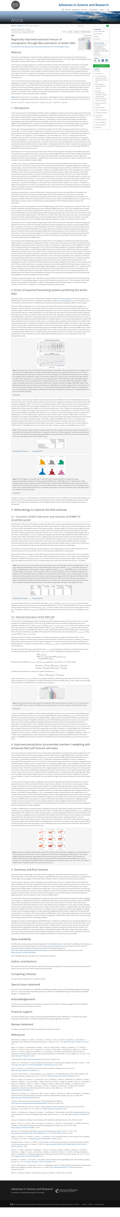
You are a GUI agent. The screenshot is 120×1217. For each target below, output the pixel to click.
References (98, 127)
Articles (68, 10)
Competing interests (101, 112)
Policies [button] (84, 10)
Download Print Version (21, 451)
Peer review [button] (93, 10)
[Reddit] (99, 60)
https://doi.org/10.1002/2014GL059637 (27, 1156)
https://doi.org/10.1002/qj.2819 (53, 1109)
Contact (84, 1204)
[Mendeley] (95, 60)
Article (64, 32)
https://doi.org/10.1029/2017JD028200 (23, 952)
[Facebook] (103, 60)
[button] (78, 26)
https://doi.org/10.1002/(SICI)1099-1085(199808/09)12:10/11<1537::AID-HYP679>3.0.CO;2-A (40, 1133)
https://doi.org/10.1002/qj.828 (20, 1090)
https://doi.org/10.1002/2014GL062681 (39, 1162)
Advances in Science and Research (84, 5)
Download (17, 395)
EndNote (97, 39)
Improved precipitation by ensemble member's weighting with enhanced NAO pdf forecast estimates (101, 95)
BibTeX (97, 36)
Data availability (100, 107)
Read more (98, 54)
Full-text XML (99, 34)
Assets (70, 32)
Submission (76, 10)
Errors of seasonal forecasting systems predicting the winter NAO (101, 79)
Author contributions (101, 110)
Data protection (99, 1204)
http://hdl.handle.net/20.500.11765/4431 (62, 1167)
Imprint (90, 1204)
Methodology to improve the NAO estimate (100, 86)
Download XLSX (38, 451)
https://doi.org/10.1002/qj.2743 (21, 1056)
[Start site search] (107, 26)
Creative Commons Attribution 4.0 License (66, 1204)
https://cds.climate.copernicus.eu (63, 301)
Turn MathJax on (102, 66)
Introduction (99, 73)
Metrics (77, 32)
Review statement (100, 125)
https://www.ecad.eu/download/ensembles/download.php (29, 950)
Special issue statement (99, 116)
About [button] (102, 10)
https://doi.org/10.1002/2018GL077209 (23, 1098)
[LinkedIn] (106, 60)
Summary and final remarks (100, 104)
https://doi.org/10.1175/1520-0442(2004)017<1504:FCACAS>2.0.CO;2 (36, 1065)
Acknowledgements (101, 120)
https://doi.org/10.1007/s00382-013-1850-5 (43, 1139)
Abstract (97, 71)
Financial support (100, 122)
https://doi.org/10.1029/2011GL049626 (23, 1070)
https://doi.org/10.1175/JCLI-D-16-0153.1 (76, 1042)
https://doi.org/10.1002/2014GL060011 (23, 1127)
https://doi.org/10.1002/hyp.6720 (79, 1114)
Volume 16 (20, 26)
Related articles (85, 32)
